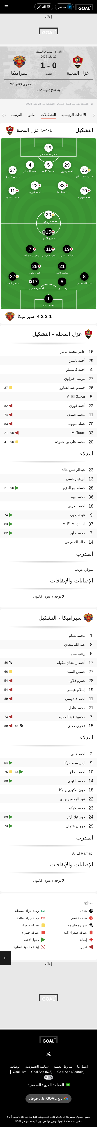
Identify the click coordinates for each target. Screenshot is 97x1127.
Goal (52, 1116)
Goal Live (19, 1072)
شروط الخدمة (62, 1066)
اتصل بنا (82, 1066)
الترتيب (16, 115)
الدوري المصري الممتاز (49, 51)
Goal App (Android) (71, 1072)
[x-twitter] (48, 1054)
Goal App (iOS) (42, 1072)
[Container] (77, 65)
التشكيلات (48, 115)
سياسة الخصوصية (37, 1066)
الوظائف (15, 1066)
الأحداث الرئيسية (73, 115)
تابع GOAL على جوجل (45, 1098)
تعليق (31, 115)
